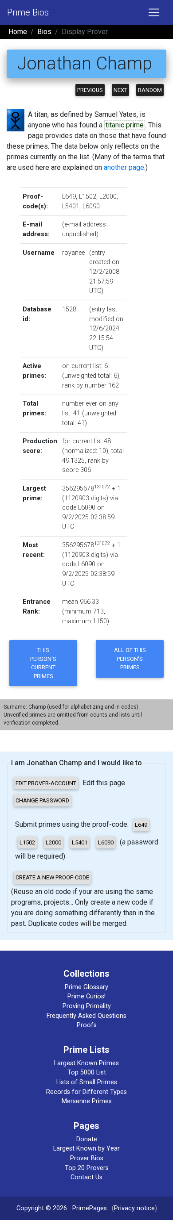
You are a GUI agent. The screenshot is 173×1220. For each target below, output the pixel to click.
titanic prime (125, 125)
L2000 (108, 196)
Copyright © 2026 (41, 1208)
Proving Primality (87, 1006)
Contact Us (86, 1177)
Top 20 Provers (87, 1168)
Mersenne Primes (87, 1101)
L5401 (70, 206)
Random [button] (150, 90)
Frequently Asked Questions (86, 1016)
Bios (44, 31)
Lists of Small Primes (86, 1082)
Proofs (87, 1025)
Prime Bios (28, 12)
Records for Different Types (86, 1092)
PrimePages (89, 1208)
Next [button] (120, 90)
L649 (69, 196)
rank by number (84, 385)
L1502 (87, 196)
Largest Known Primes (86, 1063)
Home (17, 31)
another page (124, 167)
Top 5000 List (86, 1072)
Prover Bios (86, 1158)
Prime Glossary (86, 987)
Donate (86, 1139)
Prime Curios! (86, 996)
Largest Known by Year (86, 1148)
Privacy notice (134, 1208)
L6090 (91, 206)
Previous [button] (90, 90)
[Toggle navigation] (154, 12)
